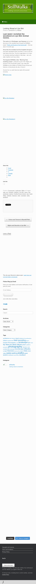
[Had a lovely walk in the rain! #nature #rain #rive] (18, 377)
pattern (24, 344)
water (26, 353)
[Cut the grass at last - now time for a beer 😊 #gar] (18, 508)
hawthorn (16, 192)
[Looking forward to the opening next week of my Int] (18, 451)
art (10, 338)
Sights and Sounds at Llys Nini (18, 225)
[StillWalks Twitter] (4, 304)
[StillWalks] (18, 8)
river (29, 347)
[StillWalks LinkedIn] (5, 304)
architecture (6, 338)
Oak (29, 192)
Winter (17, 355)
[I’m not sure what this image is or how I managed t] (18, 481)
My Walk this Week (9, 344)
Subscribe (8, 294)
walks (28, 195)
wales (8, 353)
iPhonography (12, 342)
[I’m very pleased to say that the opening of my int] (18, 436)
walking (15, 353)
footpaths (11, 192)
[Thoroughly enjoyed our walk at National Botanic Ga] (18, 398)
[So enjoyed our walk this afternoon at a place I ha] (18, 412)
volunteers (23, 195)
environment (10, 340)
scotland (5, 349)
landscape (23, 342)
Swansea (14, 195)
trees (25, 351)
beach (17, 338)
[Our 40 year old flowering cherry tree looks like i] (18, 387)
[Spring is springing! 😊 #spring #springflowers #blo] (18, 512)
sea (9, 349)
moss (32, 342)
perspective (5, 347)
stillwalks (9, 195)
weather (5, 355)
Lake (17, 342)
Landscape (18, 190)
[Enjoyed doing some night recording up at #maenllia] (18, 491)
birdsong (21, 338)
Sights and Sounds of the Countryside (16, 45)
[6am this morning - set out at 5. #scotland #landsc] (18, 504)
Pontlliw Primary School (20, 194)
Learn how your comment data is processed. (17, 276)
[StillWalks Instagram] (4, 558)
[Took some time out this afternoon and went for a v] (18, 422)
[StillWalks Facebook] (3, 304)
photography (15, 346)
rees (28, 194)
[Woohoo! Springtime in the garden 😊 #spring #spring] (18, 404)
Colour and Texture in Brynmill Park (18, 219)
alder (4, 192)
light (29, 342)
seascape (12, 349)
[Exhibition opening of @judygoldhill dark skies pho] (18, 470)
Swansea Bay (17, 351)
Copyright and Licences (8, 547)
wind (15, 355)
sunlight (5, 351)
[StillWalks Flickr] (6, 304)
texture (21, 351)
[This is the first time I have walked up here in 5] (18, 372)
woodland (5, 197)
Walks (23, 190)
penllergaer (5, 194)
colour (5, 340)
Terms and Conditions (7, 549)
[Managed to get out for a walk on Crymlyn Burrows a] (18, 517)
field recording (20, 340)
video (18, 195)
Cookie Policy (5, 574)
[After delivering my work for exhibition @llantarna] (18, 531)
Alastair (19, 30)
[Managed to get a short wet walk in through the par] (18, 460)
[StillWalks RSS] (7, 304)
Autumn (13, 338)
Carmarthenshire (27, 338)
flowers (27, 340)
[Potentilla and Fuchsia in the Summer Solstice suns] (18, 523)
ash (7, 192)
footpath (5, 342)
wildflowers (11, 355)
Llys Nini (21, 192)
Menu (5, 22)
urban (29, 351)
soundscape (19, 349)
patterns (28, 344)
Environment (11, 190)
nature (26, 192)
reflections (24, 347)
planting (11, 194)
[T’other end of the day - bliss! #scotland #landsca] (18, 498)
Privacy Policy (6, 552)
